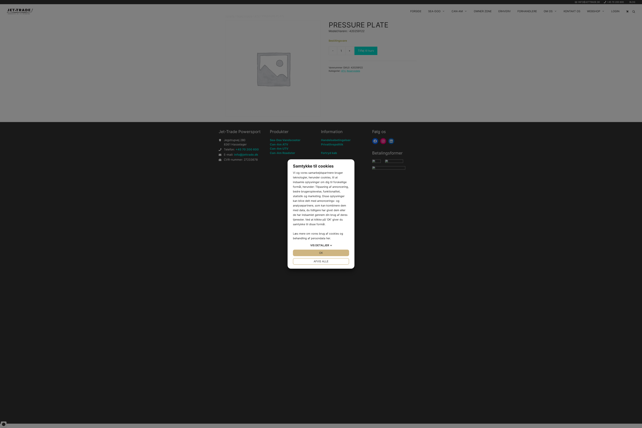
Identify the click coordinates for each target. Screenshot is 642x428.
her (328, 238)
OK (321, 252)
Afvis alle (321, 261)
